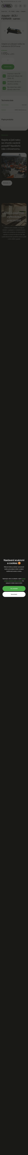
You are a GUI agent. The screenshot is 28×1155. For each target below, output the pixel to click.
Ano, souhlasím (14, 588)
